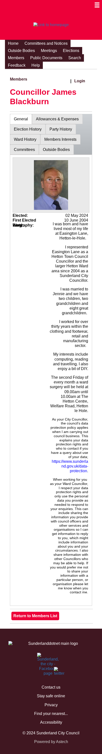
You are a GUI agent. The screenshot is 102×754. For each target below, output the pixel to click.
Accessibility (51, 722)
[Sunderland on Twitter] (56, 672)
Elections (71, 50)
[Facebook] (40, 658)
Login (79, 81)
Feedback (17, 65)
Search (74, 58)
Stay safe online (51, 696)
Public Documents (46, 58)
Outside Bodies (21, 50)
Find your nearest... (51, 713)
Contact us (51, 687)
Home (13, 43)
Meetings (49, 50)
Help (35, 65)
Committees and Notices (46, 43)
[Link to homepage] (51, 24)
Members (16, 58)
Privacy (51, 705)
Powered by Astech (51, 742)
